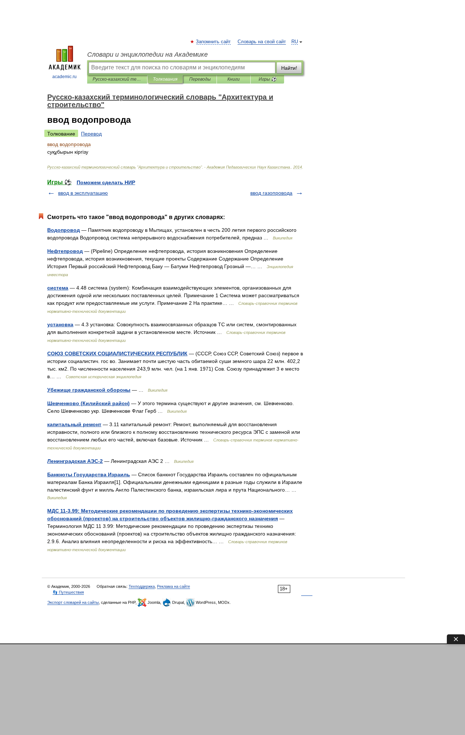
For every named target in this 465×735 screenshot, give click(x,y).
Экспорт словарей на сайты (73, 602)
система (57, 288)
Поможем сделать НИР (106, 182)
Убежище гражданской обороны (88, 390)
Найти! (289, 68)
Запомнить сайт (214, 41)
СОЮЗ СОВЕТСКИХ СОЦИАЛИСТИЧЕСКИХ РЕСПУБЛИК (117, 353)
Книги (233, 79)
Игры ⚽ (267, 79)
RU (294, 41)
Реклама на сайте (173, 586)
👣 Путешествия (68, 592)
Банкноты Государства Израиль (88, 474)
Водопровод (63, 230)
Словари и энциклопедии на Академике (147, 54)
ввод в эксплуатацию (83, 193)
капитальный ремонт (74, 424)
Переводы (200, 79)
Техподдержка (142, 586)
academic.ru (64, 76)
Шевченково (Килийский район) (88, 403)
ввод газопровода (271, 193)
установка (60, 324)
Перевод (91, 134)
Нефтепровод (65, 251)
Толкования (165, 79)
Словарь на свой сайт (262, 41)
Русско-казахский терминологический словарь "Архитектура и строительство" (117, 79)
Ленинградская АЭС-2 (75, 461)
